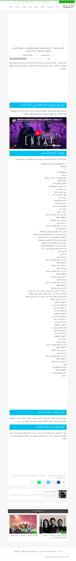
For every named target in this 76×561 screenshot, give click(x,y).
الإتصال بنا (37, 2)
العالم (43, 7)
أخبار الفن (64, 532)
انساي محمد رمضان (52, 475)
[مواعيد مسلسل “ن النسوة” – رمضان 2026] (23, 524)
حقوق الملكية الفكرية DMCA (25, 2)
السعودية (50, 7)
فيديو (30, 7)
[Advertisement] (38, 30)
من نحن (55, 2)
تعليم (24, 7)
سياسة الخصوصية (47, 2)
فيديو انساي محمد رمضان (30, 475)
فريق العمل (17, 551)
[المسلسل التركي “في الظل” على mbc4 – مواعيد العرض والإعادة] (52, 524)
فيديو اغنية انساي (41, 475)
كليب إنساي (21, 475)
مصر (57, 7)
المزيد (15, 2)
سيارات (17, 7)
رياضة (36, 7)
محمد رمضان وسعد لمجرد (60, 478)
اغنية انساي (60, 475)
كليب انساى (14, 475)
